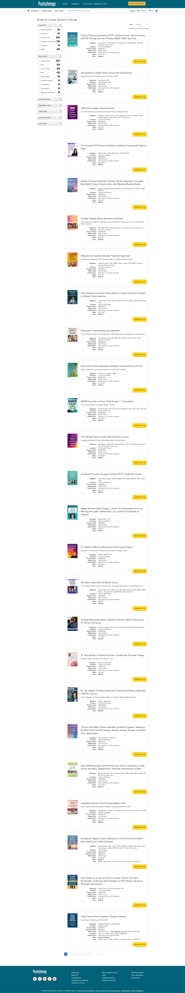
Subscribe (75, 973)
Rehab (43, 49)
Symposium (97, 4)
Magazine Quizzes (109, 980)
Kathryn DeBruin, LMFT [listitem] (133, 479)
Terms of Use (82, 991)
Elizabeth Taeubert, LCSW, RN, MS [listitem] (109, 924)
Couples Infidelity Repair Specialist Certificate (102, 218)
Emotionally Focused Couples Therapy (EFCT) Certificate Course (111, 474)
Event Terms (91, 991)
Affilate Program (137, 973)
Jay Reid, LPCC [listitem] (136, 338)
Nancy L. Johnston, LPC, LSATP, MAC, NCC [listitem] (111, 592)
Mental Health (45, 37)
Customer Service (108, 978)
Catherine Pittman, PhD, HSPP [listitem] (107, 263)
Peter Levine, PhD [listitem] (127, 810)
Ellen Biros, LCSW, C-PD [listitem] (122, 338)
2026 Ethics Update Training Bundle (97, 108)
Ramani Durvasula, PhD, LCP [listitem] (107, 627)
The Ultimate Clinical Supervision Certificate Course (105, 436)
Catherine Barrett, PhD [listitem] (137, 627)
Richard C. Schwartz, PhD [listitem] (119, 43)
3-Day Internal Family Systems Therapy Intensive (103, 916)
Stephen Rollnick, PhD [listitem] (105, 554)
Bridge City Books (46, 30)
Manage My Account (109, 973)
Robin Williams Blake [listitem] (104, 479)
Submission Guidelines (79, 980)
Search (132, 11)
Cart (154, 11)
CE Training (87, 4)
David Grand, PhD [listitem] (103, 80)
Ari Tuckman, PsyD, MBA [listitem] (121, 773)
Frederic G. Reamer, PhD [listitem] (106, 116)
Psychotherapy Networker (49, 41)
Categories (35, 10)
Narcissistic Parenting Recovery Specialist (100, 330)
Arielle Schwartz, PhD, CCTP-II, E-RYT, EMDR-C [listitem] (113, 409)
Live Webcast (136, 932)
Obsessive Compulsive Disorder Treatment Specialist (105, 255)
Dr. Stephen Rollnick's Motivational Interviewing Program (107, 546)
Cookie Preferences (137, 991)
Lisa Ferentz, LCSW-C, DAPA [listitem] (107, 373)
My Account (142, 11)
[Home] (28, 10)
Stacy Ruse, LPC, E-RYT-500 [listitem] (120, 153)
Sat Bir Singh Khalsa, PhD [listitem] (137, 846)
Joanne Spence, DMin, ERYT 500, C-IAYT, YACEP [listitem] (113, 848)
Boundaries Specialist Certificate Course (99, 582)
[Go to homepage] (40, 973)
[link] (136, 3)
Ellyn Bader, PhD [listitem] (103, 228)
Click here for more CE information (108, 52)
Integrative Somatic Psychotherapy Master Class (103, 803)
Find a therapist (137, 975)
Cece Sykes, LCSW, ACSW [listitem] (133, 301)
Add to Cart (139, 61)
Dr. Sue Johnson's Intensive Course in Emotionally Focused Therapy (112, 655)
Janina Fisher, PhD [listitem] (104, 43)
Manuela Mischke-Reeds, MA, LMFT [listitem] (109, 189)
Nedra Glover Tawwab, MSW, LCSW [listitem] (134, 590)
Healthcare (44, 34)
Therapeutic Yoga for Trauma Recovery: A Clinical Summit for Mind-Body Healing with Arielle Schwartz (112, 840)
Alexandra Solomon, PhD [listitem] (117, 228)
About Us (74, 975)
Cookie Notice (125, 991)
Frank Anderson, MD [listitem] (104, 301)
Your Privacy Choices (113, 991)
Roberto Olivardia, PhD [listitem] (105, 773)
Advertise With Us (78, 983)
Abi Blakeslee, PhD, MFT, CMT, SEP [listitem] (109, 810)
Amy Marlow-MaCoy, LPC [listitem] (106, 338)
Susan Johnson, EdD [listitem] (104, 663)
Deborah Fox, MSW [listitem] (140, 810)
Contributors (76, 978)
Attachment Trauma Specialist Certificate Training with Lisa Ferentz (112, 365)
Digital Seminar (125, 932)
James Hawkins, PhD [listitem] (118, 479)
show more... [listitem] (110, 45)
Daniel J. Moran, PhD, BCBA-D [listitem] (127, 263)
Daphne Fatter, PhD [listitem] (104, 153)
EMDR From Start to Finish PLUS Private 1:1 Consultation (107, 401)
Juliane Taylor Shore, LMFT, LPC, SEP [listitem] (110, 590)
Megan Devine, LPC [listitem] (104, 519)
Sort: (132, 24)
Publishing (44, 45)
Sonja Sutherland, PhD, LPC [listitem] (123, 444)
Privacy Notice (100, 991)
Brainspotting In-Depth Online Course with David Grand (106, 72)
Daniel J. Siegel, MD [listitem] (104, 701)
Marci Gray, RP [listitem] (130, 228)
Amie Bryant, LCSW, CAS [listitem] (106, 444)
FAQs (104, 975)
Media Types (47, 10)
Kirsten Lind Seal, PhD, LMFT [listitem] (112, 117)
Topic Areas (59, 10)
